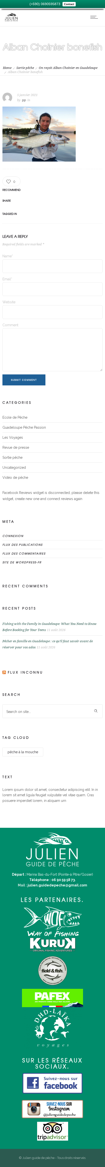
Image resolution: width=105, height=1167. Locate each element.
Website (8, 302)
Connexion (12, 536)
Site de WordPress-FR (22, 562)
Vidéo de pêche (15, 478)
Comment (10, 325)
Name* (7, 256)
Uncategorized (14, 467)
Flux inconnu (25, 672)
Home (7, 68)
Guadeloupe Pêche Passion (24, 427)
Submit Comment (24, 380)
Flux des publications (22, 544)
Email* (7, 279)
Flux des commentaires (23, 553)
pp (24, 100)
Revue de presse (15, 447)
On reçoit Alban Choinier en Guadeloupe (68, 68)
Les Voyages (12, 437)
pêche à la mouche (23, 752)
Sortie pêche (25, 68)
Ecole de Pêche (14, 417)
